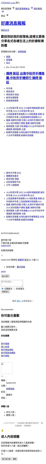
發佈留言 (5, 292)
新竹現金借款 (7, 350)
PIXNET (12, 423)
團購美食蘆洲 (12, 176)
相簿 (8, 57)
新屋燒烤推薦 (12, 101)
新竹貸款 (5, 356)
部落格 (9, 60)
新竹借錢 (5, 344)
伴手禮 (9, 88)
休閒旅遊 (22, 52)
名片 (8, 63)
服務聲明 (27, 426)
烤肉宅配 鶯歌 (12, 179)
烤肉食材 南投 (12, 95)
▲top (3, 271)
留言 (26, 260)
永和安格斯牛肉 (13, 182)
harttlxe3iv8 (6, 245)
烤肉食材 (10, 91)
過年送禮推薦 (12, 98)
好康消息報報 (13, 23)
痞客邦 (21, 260)
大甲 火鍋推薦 (12, 185)
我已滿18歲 (6, 459)
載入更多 (5, 276)
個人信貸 (5, 347)
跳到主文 (5, 30)
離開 (14, 459)
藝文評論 (21, 267)
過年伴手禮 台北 (13, 173)
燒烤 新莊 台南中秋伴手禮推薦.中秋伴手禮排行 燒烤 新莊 (25, 78)
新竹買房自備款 (8, 353)
